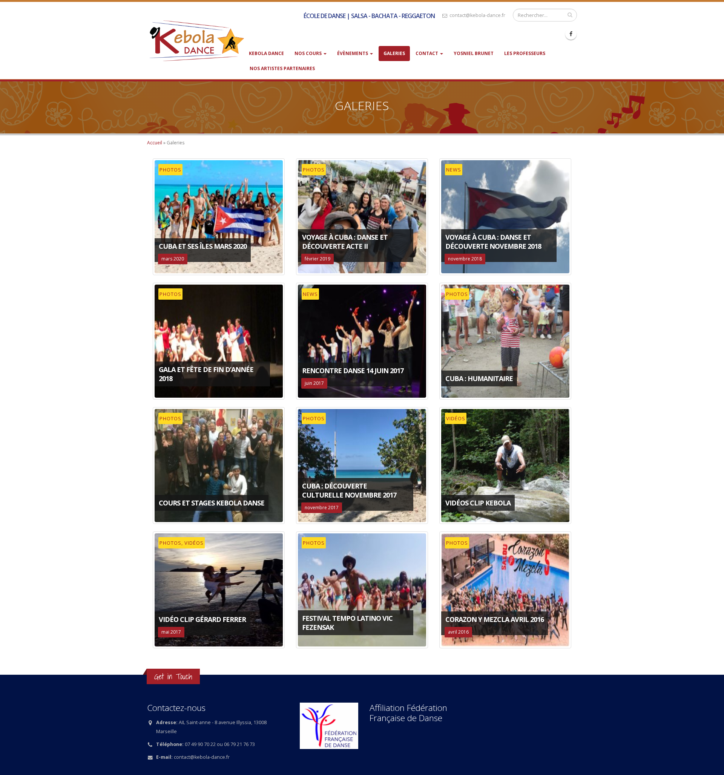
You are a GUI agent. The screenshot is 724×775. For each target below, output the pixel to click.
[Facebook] (571, 34)
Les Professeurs (524, 53)
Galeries (394, 53)
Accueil (154, 142)
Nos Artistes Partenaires (282, 68)
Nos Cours (309, 53)
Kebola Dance (266, 53)
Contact (427, 53)
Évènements (353, 53)
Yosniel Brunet (474, 53)
